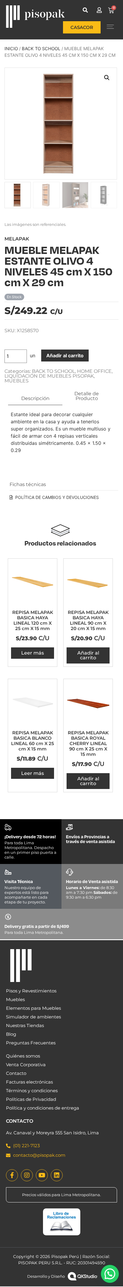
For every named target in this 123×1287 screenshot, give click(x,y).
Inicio (11, 48)
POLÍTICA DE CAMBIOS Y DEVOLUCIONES (57, 497)
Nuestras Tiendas (25, 1025)
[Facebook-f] (12, 1175)
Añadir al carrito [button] (88, 655)
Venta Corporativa (26, 1064)
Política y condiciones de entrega (42, 1108)
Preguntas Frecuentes (31, 1043)
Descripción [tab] (35, 398)
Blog (11, 1034)
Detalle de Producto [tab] (86, 396)
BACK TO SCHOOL (41, 48)
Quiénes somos (23, 1056)
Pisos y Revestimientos (31, 991)
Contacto (16, 1073)
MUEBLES (16, 381)
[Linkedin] (57, 1175)
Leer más (32, 653)
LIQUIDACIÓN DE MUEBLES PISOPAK (49, 376)
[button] (85, 10)
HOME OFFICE (94, 371)
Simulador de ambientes (33, 1017)
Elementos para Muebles (33, 1008)
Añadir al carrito (65, 355)
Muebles (15, 999)
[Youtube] (42, 1175)
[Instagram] (27, 1175)
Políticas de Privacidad (31, 1099)
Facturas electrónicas (29, 1082)
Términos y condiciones (32, 1090)
